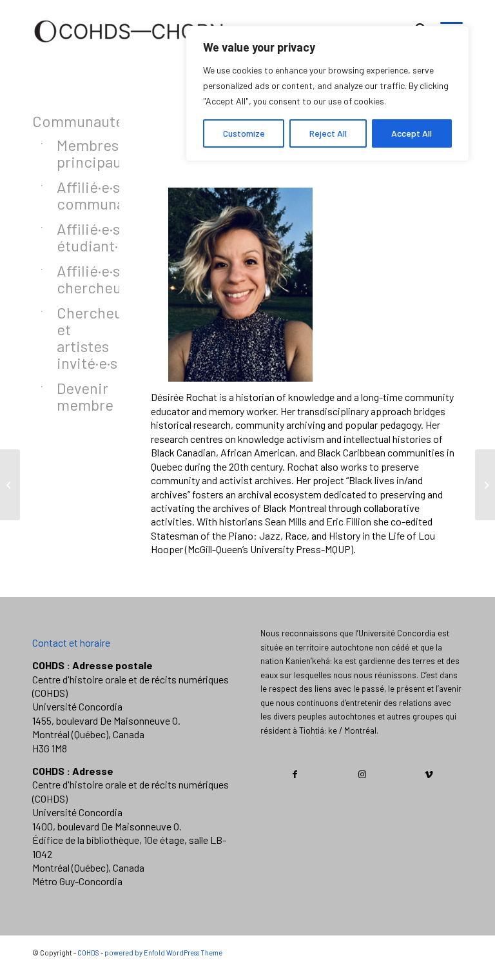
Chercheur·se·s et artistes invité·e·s (72, 337)
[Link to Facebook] (294, 774)
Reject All (328, 133)
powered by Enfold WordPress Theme (163, 952)
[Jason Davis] (10, 484)
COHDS (88, 952)
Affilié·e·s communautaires (72, 195)
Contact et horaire (71, 642)
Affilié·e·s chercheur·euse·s (72, 279)
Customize (244, 133)
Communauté (59, 121)
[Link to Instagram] (362, 774)
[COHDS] (129, 48)
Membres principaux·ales (72, 153)
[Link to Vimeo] (429, 774)
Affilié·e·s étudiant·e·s (72, 237)
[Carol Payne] (485, 484)
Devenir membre (72, 396)
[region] (327, 93)
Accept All (411, 133)
